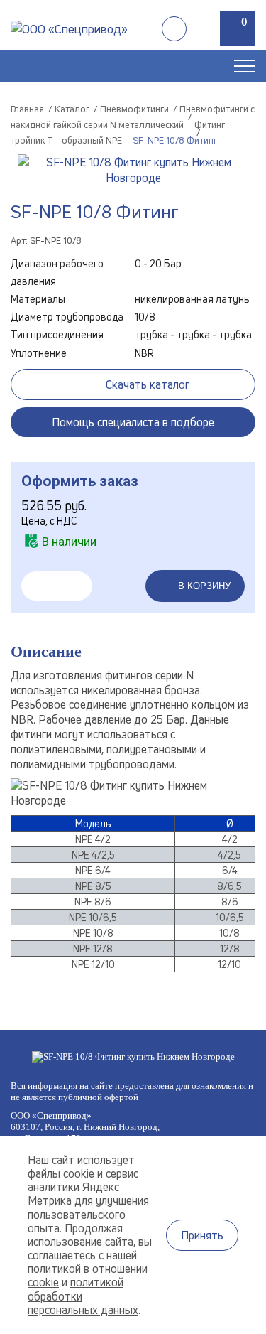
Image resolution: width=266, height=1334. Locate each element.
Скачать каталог (147, 384)
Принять (202, 1235)
